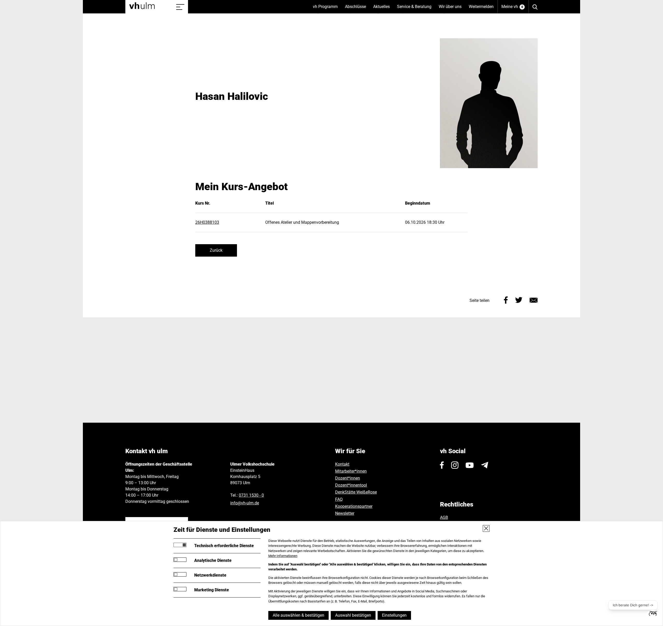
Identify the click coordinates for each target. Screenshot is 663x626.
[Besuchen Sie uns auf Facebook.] (442, 465)
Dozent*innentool (351, 485)
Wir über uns (452, 8)
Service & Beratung (416, 8)
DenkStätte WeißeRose (356, 492)
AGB (444, 517)
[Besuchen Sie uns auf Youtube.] (470, 465)
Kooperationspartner (353, 506)
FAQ (339, 499)
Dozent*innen (347, 478)
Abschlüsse (357, 8)
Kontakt (342, 464)
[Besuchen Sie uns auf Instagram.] (454, 465)
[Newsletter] (484, 465)
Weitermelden (481, 6)
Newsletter (344, 513)
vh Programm (327, 8)
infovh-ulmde (244, 503)
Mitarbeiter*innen (351, 471)
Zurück (216, 250)
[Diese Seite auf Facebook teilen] (506, 299)
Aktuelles (383, 8)
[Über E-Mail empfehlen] (534, 299)
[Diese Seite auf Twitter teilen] (518, 299)
